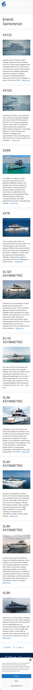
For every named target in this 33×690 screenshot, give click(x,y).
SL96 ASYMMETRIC (13, 399)
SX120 (7, 90)
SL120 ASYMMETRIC (13, 273)
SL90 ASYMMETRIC (13, 463)
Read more (26, 80)
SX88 (6, 150)
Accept (16, 676)
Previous (7, 647)
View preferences (16, 686)
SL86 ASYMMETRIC (13, 528)
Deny (16, 681)
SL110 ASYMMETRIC (13, 340)
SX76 (6, 213)
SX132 (7, 35)
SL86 (6, 593)
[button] (30, 660)
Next (21, 647)
